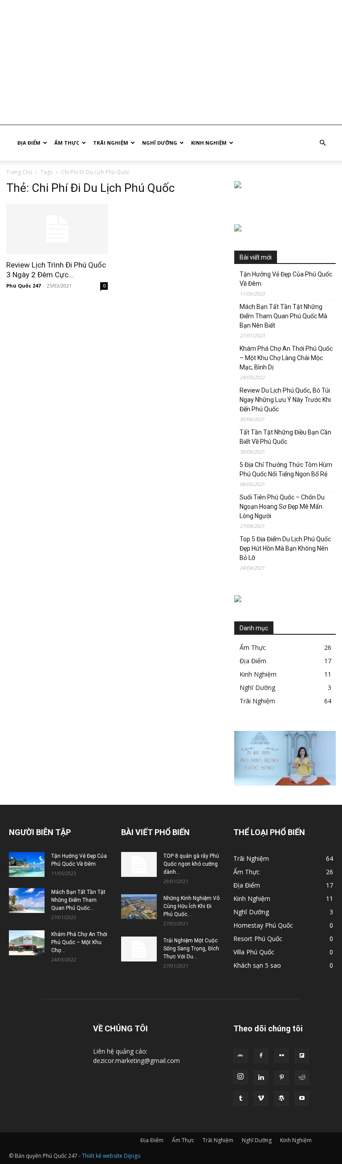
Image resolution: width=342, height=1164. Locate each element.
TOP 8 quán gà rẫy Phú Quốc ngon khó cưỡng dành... (191, 864)
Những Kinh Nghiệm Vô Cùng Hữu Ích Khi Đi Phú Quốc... (191, 906)
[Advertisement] (171, 62)
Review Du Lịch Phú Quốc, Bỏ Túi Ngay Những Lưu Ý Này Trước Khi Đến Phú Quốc (285, 400)
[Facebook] (261, 1056)
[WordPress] (281, 1098)
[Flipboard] (302, 1056)
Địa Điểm (29, 142)
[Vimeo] (261, 1098)
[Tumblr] (240, 1098)
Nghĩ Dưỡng (159, 142)
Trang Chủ (19, 172)
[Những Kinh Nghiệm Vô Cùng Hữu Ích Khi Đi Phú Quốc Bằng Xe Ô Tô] (139, 906)
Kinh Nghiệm (209, 142)
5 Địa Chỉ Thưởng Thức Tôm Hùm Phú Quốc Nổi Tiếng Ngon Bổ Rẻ (286, 469)
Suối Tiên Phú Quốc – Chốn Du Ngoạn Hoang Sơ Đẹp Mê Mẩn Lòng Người (282, 506)
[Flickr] (281, 1056)
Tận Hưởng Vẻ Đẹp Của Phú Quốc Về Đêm (286, 279)
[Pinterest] (281, 1078)
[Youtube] (302, 1098)
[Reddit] (302, 1078)
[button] (322, 143)
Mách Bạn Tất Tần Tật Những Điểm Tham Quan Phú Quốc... (78, 900)
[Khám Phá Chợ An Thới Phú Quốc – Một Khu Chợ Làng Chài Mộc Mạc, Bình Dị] (27, 942)
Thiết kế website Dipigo (111, 1156)
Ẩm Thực (66, 142)
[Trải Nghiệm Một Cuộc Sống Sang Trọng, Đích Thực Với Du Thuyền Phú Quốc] (139, 949)
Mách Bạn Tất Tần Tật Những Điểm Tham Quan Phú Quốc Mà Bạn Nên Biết (283, 316)
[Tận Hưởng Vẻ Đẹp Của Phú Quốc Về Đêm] (27, 864)
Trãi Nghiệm (110, 142)
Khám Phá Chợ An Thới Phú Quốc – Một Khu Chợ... (79, 942)
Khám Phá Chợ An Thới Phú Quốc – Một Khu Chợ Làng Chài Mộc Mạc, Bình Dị (286, 358)
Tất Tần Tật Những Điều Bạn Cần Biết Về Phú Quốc (285, 437)
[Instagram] (240, 1077)
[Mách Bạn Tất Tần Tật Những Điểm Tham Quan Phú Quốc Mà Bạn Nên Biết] (27, 900)
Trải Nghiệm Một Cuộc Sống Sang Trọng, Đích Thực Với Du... (191, 948)
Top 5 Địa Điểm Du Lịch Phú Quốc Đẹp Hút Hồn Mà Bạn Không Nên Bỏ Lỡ (285, 548)
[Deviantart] (240, 1056)
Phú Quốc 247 (23, 285)
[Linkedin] (261, 1078)
